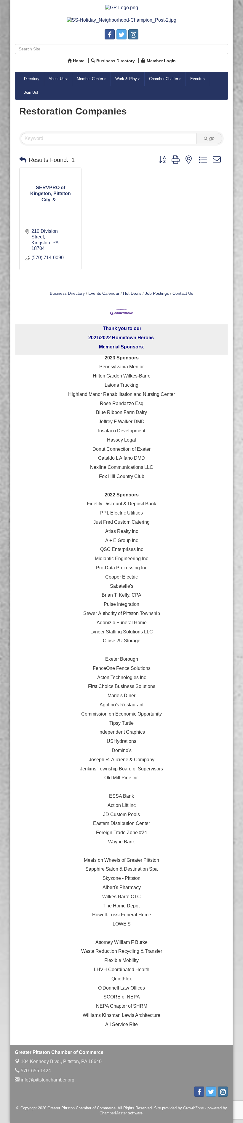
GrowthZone (193, 1108)
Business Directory (67, 293)
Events (196, 79)
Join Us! (31, 92)
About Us (57, 79)
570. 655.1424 (35, 1070)
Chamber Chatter (163, 79)
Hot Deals (132, 293)
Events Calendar (103, 293)
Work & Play (126, 79)
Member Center (90, 79)
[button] (22, 159)
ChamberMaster (113, 1113)
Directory (31, 79)
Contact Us (182, 293)
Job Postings (157, 293)
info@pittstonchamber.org (47, 1079)
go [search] (212, 138)
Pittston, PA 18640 (61, 1061)
